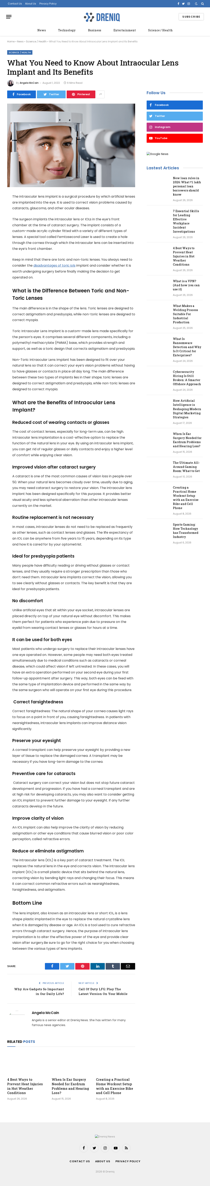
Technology (67, 30)
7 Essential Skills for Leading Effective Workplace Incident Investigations (186, 221)
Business (94, 30)
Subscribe (191, 17)
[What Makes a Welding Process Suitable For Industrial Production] (158, 311)
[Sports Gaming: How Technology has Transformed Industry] (158, 530)
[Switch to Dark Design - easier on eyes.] (196, 3)
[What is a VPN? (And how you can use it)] (158, 286)
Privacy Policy (48, 3)
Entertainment (124, 30)
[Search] (202, 3)
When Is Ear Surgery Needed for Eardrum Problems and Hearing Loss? (70, 1086)
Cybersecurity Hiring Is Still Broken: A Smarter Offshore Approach (187, 378)
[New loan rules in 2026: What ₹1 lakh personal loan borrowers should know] (158, 183)
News (41, 30)
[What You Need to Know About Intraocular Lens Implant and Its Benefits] (71, 145)
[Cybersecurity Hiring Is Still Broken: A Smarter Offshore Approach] (158, 377)
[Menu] (8, 16)
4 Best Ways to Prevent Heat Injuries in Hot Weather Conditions (25, 1086)
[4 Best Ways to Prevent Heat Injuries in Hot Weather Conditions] (26, 1063)
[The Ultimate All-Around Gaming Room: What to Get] (158, 468)
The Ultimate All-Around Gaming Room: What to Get (186, 467)
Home (11, 41)
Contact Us (15, 3)
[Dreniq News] (102, 16)
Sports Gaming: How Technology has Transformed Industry (185, 531)
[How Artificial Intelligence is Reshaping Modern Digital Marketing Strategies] (158, 406)
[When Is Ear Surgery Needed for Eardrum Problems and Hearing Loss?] (71, 1063)
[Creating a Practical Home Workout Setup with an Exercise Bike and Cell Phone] (115, 1063)
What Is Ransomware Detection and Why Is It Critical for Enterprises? (187, 347)
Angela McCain (29, 83)
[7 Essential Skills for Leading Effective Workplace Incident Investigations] (158, 216)
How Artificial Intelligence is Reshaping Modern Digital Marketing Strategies (187, 409)
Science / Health (160, 30)
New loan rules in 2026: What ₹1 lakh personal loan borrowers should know (187, 186)
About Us (30, 3)
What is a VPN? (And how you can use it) (186, 285)
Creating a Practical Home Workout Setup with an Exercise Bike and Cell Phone (114, 1086)
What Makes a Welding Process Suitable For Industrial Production (185, 314)
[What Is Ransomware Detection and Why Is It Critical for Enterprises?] (158, 344)
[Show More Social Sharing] (100, 94)
